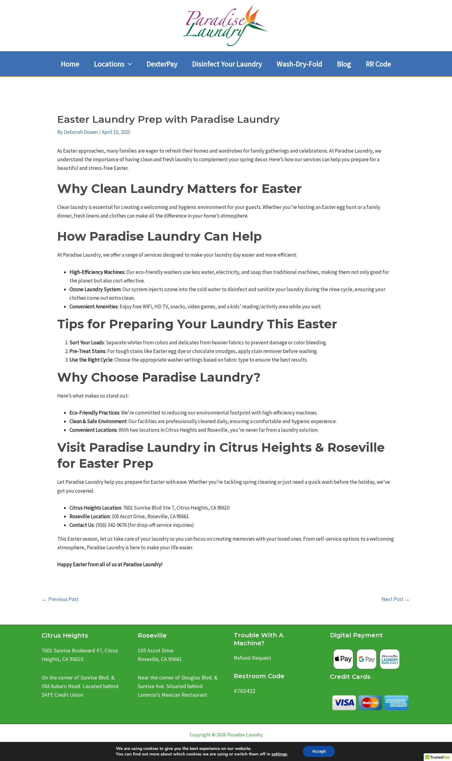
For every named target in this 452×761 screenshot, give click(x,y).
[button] (128, 64)
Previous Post (60, 599)
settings (279, 754)
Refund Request (252, 657)
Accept (319, 751)
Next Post (396, 599)
